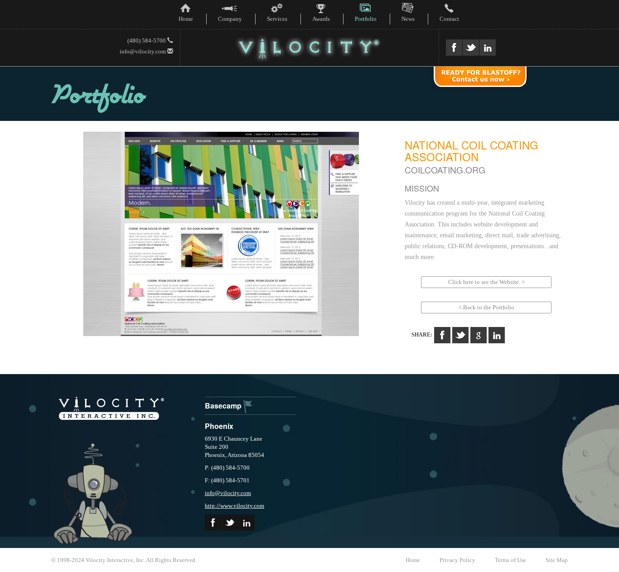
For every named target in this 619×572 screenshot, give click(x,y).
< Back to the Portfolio (486, 307)
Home (413, 560)
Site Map (557, 560)
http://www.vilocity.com (234, 505)
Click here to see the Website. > (486, 282)
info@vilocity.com (143, 51)
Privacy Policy (457, 560)
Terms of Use (510, 560)
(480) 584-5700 (147, 40)
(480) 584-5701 (230, 480)
